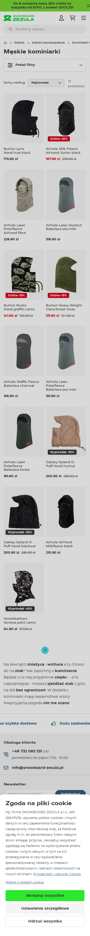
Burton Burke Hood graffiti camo (19, 307)
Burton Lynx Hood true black (17, 151)
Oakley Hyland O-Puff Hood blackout (20, 544)
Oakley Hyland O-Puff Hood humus (60, 464)
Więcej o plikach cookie (25, 882)
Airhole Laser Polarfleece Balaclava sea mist (61, 386)
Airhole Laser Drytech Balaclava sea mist (64, 227)
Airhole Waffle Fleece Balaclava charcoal (21, 384)
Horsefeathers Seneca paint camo (20, 621)
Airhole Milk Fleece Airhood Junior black (63, 151)
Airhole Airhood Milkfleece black (59, 544)
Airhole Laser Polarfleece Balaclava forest (17, 466)
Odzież (19, 42)
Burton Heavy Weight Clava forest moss (64, 307)
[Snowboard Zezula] (19, 18)
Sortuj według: (15, 82)
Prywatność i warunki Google (57, 874)
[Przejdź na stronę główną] (5, 42)
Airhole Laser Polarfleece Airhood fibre (15, 229)
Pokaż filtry (25, 65)
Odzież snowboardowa (48, 42)
